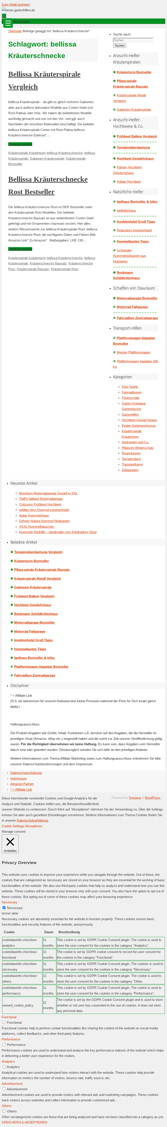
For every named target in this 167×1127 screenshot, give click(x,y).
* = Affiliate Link (21, 789)
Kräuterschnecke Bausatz (48, 263)
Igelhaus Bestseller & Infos (137, 201)
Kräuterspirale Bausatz (33, 269)
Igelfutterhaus (126, 210)
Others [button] (7, 1106)
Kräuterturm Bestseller (134, 72)
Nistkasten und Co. (135, 442)
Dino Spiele (130, 387)
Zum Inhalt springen (16, 4)
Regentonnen (131, 453)
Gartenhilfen (130, 414)
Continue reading (20, 144)
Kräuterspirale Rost (64, 269)
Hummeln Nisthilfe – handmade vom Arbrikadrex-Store (58, 532)
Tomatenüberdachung (133, 147)
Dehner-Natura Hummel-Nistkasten (44, 521)
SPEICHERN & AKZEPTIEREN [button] (24, 1122)
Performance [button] (11, 1039)
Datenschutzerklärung (26, 773)
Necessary (15, 908)
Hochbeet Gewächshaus (135, 158)
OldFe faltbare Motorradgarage (41, 499)
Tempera (135, 797)
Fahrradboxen (132, 392)
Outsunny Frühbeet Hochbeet (40, 504)
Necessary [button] (9, 902)
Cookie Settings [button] (13, 826)
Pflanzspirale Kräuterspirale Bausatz (42, 569)
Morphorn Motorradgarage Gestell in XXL (48, 493)
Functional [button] (9, 1017)
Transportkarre (132, 464)
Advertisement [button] (12, 1083)
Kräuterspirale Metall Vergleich (37, 578)
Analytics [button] (8, 1061)
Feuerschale (130, 398)
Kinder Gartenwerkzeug (138, 425)
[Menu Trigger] (8, 23)
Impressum (18, 778)
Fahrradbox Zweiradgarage (137, 318)
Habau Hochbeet (129, 181)
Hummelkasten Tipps (133, 241)
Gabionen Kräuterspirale (47, 158)
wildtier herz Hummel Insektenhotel (44, 510)
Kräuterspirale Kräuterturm (27, 153)
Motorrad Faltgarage (132, 307)
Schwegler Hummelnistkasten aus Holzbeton (129, 255)
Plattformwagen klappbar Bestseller (41, 666)
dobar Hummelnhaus (34, 515)
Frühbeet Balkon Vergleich (137, 136)
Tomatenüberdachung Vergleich (38, 552)
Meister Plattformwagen (133, 352)
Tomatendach (131, 459)
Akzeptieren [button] (33, 826)
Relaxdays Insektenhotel (134, 230)
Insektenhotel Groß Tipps (136, 221)
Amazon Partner (22, 784)
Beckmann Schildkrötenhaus (36, 614)
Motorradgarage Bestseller (137, 298)
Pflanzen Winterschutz (138, 448)
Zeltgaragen (130, 470)
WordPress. (153, 797)
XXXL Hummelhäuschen (36, 526)
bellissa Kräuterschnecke (65, 153)
